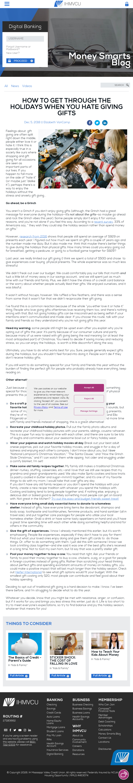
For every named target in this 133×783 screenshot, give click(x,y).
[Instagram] (25, 730)
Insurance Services (57, 750)
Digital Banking (55, 754)
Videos (27, 86)
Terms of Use (61, 407)
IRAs (49, 739)
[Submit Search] (127, 85)
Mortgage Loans (56, 727)
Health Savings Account (55, 745)
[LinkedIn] (29, 730)
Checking (52, 704)
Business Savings (82, 708)
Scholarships (105, 725)
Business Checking (83, 704)
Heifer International (28, 572)
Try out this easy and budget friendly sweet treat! (85, 499)
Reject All (89, 399)
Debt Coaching (106, 721)
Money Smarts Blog (109, 733)
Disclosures (104, 749)
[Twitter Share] (97, 122)
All (6, 86)
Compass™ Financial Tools (106, 710)
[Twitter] (14, 730)
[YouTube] (19, 730)
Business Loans (81, 712)
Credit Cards (54, 712)
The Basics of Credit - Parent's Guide (24, 659)
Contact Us (104, 737)
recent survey (103, 222)
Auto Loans (53, 716)
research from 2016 (33, 236)
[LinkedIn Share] (105, 122)
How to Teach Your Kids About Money (105, 654)
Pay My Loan (54, 735)
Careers (77, 746)
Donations (78, 750)
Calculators (104, 729)
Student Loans (55, 731)
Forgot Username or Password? (18, 48)
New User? (13, 53)
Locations (103, 741)
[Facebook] (10, 730)
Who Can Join (106, 704)
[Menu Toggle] (7, 4)
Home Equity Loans (54, 722)
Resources (79, 754)
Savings (51, 708)
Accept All (89, 388)
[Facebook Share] (89, 122)
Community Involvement (80, 741)
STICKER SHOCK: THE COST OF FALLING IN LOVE (63, 660)
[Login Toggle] (127, 4)
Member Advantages (105, 716)
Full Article (17, 676)
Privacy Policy (41, 407)
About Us (78, 735)
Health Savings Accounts (81, 718)
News (15, 86)
